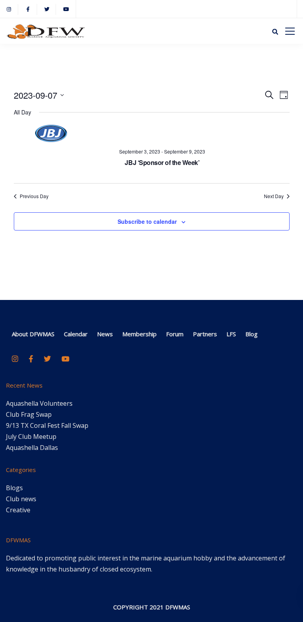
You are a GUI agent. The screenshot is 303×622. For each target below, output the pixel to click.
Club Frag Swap (29, 414)
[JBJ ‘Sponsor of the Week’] (162, 133)
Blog (251, 334)
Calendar (76, 334)
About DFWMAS (33, 334)
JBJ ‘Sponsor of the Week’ (162, 162)
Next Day (274, 196)
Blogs (14, 487)
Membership (139, 334)
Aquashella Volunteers (39, 403)
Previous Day (34, 196)
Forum (174, 334)
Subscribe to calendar (147, 221)
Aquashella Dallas (32, 447)
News (105, 334)
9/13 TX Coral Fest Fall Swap (47, 425)
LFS (231, 334)
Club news (21, 499)
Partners (205, 334)
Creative (18, 510)
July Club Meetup (31, 436)
